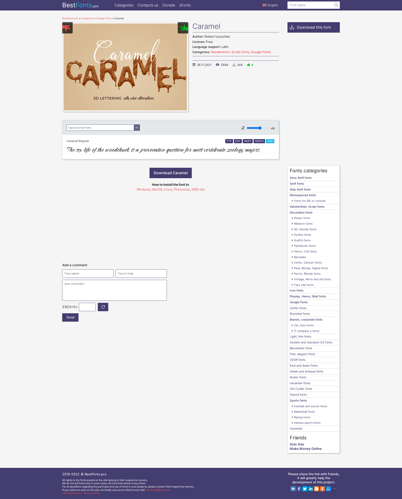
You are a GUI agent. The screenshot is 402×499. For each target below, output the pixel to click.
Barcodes (300, 257)
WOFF (247, 141)
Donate (168, 5)
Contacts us (148, 5)
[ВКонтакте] (293, 488)
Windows (143, 189)
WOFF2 (259, 141)
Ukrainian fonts (300, 383)
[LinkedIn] (310, 488)
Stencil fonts (298, 394)
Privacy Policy (91, 493)
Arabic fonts (298, 377)
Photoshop (182, 189)
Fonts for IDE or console (310, 200)
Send (70, 317)
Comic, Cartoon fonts (308, 262)
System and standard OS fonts (311, 342)
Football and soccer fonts (310, 406)
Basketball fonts (304, 411)
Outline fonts (302, 234)
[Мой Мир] (328, 488)
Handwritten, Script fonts (230, 52)
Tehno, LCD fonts (305, 251)
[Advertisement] (170, 225)
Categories (124, 5)
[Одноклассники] (322, 488)
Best (80, 5)
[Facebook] (299, 488)
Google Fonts (261, 52)
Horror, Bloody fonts (307, 273)
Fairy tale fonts (304, 285)
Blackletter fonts (301, 348)
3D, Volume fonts (305, 229)
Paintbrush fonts (305, 245)
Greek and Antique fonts (306, 371)
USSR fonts (297, 359)
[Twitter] (304, 488)
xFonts (185, 5)
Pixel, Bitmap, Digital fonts (311, 268)
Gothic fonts (298, 308)
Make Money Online (306, 449)
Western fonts (303, 223)
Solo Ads (297, 444)
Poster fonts (302, 218)
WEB (270, 141)
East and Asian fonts (304, 365)
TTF (229, 141)
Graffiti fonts (302, 240)
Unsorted (296, 428)
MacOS (157, 189)
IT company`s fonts (306, 331)
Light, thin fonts (300, 336)
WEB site (198, 189)
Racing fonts (302, 417)
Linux (168, 189)
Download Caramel (171, 173)
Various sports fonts (307, 422)
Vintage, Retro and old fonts (312, 279)
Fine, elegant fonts (302, 354)
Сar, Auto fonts (304, 325)
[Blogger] (316, 488)
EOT (237, 141)
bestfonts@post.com (158, 489)
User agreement (71, 493)
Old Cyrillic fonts (301, 388)
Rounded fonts (300, 313)
